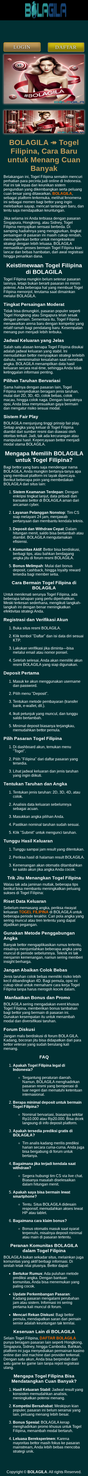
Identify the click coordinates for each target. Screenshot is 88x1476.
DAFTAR (66, 47)
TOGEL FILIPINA (34, 912)
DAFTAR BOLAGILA (58, 1338)
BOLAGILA (62, 194)
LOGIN (22, 47)
